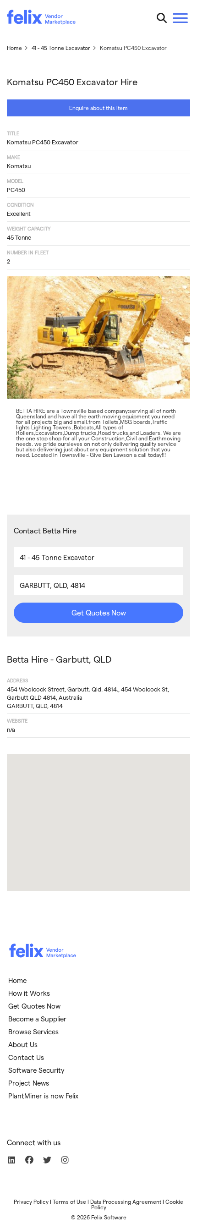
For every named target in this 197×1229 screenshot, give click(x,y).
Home (17, 980)
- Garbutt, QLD (59, 658)
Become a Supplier (37, 1019)
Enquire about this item (98, 107)
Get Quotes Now (98, 612)
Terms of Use (69, 1201)
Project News (28, 1083)
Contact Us (26, 1057)
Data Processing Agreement (125, 1201)
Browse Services (33, 1031)
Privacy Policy (31, 1201)
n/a (11, 729)
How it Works (29, 993)
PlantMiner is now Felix (43, 1096)
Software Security (36, 1070)
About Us (23, 1044)
